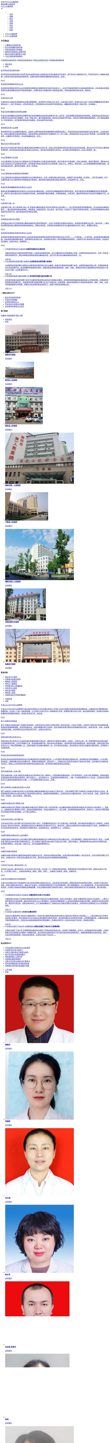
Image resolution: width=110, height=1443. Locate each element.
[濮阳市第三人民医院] (39, 579)
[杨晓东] (39, 1042)
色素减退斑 (10, 315)
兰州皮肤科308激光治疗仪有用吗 (17, 948)
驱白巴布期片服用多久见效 (15, 54)
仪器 (11, 21)
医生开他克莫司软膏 (13, 297)
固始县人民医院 (11, 426)
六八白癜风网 (13, 2)
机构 (11, 30)
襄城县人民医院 (11, 681)
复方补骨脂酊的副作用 (13, 47)
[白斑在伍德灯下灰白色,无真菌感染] (19, 926)
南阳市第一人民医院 (13, 485)
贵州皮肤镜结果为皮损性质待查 (17, 963)
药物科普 (60, 60)
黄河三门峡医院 (11, 684)
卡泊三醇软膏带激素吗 (13, 56)
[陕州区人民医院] (19, 378)
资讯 (11, 25)
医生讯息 (44, 60)
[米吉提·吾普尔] (37, 1345)
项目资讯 (8, 64)
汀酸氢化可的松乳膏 (13, 45)
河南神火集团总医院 (13, 679)
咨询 (7, 359)
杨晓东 (7, 1044)
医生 (11, 19)
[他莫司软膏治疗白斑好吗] (15, 249)
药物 (11, 23)
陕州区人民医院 (11, 380)
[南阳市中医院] (27, 353)
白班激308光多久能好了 (14, 950)
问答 (11, 28)
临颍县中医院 (10, 664)
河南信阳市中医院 (12, 622)
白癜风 (3, 315)
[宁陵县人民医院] (26, 520)
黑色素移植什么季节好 (13, 957)
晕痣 (17, 315)
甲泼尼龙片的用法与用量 (14, 304)
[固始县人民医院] (24, 424)
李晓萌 (7, 1121)
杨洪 (7, 1419)
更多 (7, 66)
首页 (11, 14)
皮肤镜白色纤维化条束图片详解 (17, 966)
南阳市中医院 (10, 355)
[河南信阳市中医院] (25, 620)
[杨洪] (37, 1417)
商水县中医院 (10, 690)
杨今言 (7, 1274)
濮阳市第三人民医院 (13, 581)
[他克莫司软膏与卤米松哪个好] (17, 276)
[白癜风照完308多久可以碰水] (16, 895)
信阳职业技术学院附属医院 (15, 695)
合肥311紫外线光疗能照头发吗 (16, 952)
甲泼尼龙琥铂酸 (11, 300)
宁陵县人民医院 (11, 522)
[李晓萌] (39, 1119)
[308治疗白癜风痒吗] (13, 912)
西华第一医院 (10, 693)
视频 (11, 16)
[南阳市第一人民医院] (39, 483)
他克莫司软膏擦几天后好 (14, 306)
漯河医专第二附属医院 (13, 686)
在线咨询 (11, 4)
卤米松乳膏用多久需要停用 (15, 52)
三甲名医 (8, 970)
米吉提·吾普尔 (10, 1347)
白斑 (21, 315)
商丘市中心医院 (11, 677)
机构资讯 (28, 60)
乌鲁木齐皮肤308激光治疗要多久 (17, 961)
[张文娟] (39, 1196)
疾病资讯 (12, 60)
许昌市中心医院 (11, 688)
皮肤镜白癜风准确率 (13, 959)
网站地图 (4, 4)
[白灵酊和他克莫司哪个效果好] (17, 261)
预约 (10, 359)
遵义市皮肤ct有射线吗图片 (15, 954)
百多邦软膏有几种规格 (13, 49)
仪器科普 (8, 699)
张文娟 (7, 1198)
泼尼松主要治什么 (12, 302)
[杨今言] (39, 1272)
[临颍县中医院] (37, 662)
